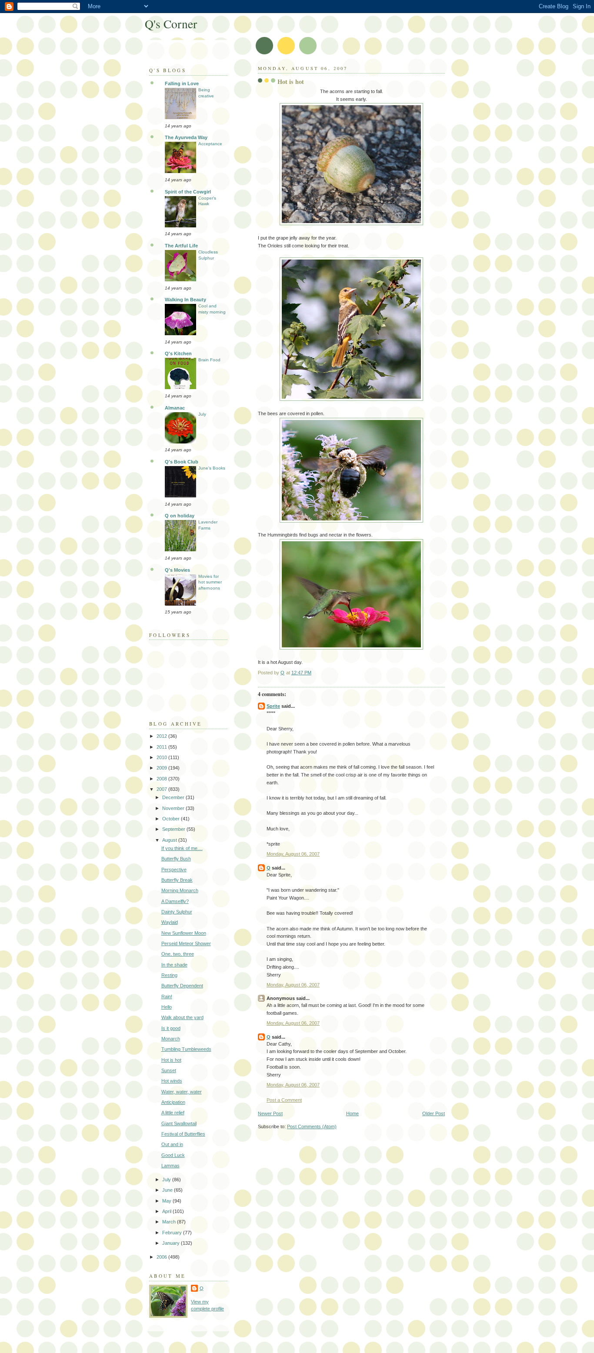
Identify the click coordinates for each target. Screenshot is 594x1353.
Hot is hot (171, 1060)
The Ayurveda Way (186, 137)
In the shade (174, 964)
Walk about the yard (182, 1017)
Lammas (170, 1165)
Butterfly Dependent (182, 985)
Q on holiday (179, 515)
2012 (162, 736)
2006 (162, 1257)
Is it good (170, 1028)
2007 (162, 789)
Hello (166, 1007)
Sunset (168, 1070)
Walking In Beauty (185, 299)
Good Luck (173, 1155)
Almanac (175, 407)
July (202, 414)
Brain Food (209, 359)
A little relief (172, 1112)
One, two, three (177, 953)
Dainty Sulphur (176, 911)
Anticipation (173, 1102)
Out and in (172, 1144)
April (167, 1211)
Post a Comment (284, 1100)
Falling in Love (182, 83)
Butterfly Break (177, 880)
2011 (162, 747)
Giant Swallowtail (179, 1123)
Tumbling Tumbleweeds (186, 1049)
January (171, 1243)
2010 (162, 757)
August (170, 840)
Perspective (174, 869)
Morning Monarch (179, 890)
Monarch (170, 1038)
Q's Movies (177, 570)
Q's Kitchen (178, 353)
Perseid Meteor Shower (186, 943)
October (171, 818)
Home (352, 1113)
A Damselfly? (175, 901)
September (174, 829)
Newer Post (270, 1113)
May (167, 1200)
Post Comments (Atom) (312, 1126)
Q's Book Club (181, 461)
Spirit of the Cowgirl (188, 191)
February (172, 1232)
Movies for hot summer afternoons (210, 582)
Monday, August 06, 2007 (293, 853)
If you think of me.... (182, 848)
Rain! (166, 996)
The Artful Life (181, 245)
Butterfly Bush (176, 858)
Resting (169, 975)
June (168, 1190)
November (174, 808)
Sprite (273, 706)
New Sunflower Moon (183, 933)
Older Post (433, 1113)
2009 (162, 767)
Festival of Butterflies (183, 1133)
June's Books (211, 468)
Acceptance (210, 143)
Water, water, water (181, 1091)
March (169, 1221)
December (174, 797)
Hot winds (171, 1080)
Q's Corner (171, 24)
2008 (162, 778)
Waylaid (169, 922)
